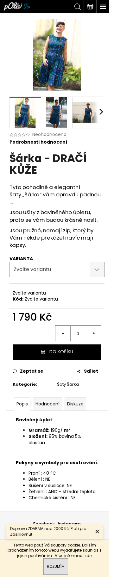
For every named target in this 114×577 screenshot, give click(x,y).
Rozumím (56, 566)
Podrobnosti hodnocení (38, 142)
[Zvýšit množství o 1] (93, 333)
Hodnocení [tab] (47, 404)
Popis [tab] (22, 404)
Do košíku (61, 352)
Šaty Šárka (68, 384)
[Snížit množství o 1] (63, 333)
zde (88, 555)
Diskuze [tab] (75, 404)
